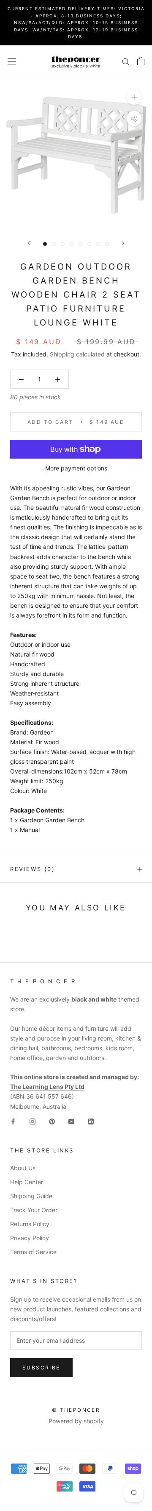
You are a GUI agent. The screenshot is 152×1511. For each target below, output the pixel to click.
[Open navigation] (12, 61)
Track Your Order (33, 1209)
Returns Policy (29, 1223)
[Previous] (29, 243)
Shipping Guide (31, 1195)
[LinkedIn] (91, 1121)
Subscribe (41, 1367)
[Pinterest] (52, 1121)
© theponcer (76, 1410)
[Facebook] (13, 1121)
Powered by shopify (76, 1421)
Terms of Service (33, 1251)
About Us (22, 1168)
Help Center (26, 1181)
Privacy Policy (29, 1237)
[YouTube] (71, 1121)
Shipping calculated (77, 354)
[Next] (123, 243)
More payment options (76, 468)
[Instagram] (32, 1121)
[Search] (126, 61)
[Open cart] (140, 61)
